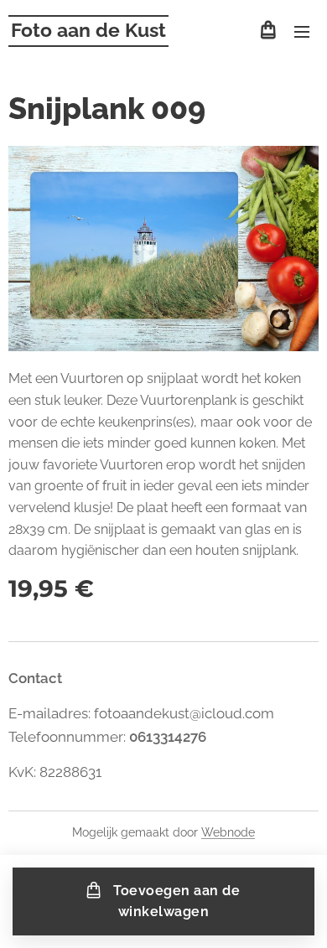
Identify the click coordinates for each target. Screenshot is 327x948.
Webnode (228, 832)
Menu (302, 31)
